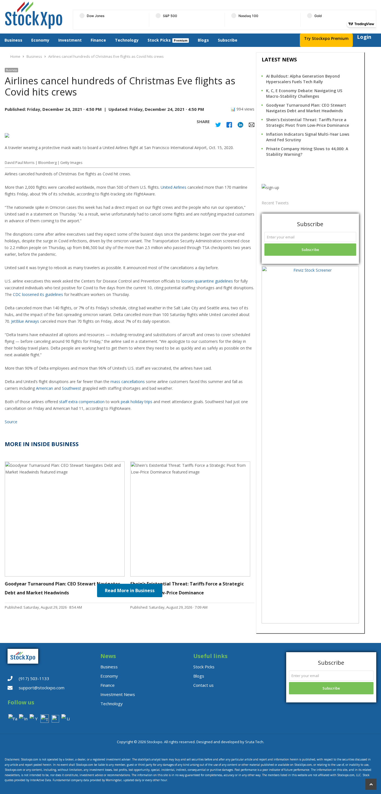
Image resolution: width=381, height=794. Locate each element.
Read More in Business (130, 590)
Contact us (203, 685)
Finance (98, 40)
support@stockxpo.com (41, 687)
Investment (70, 40)
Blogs (203, 40)
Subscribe (227, 40)
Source (11, 421)
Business (13, 40)
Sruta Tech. (254, 741)
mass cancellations (127, 381)
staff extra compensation (82, 401)
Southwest (71, 388)
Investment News (117, 694)
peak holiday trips (136, 401)
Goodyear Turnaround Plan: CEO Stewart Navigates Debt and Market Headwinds (306, 107)
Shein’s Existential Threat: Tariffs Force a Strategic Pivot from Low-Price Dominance (307, 122)
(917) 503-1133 (34, 678)
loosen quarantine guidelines (207, 281)
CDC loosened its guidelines (38, 294)
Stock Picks (159, 40)
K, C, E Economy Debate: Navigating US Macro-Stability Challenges (304, 93)
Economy (40, 40)
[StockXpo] (35, 15)
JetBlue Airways (25, 321)
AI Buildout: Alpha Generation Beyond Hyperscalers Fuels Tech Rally (303, 78)
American (44, 388)
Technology (127, 40)
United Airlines (173, 187)
